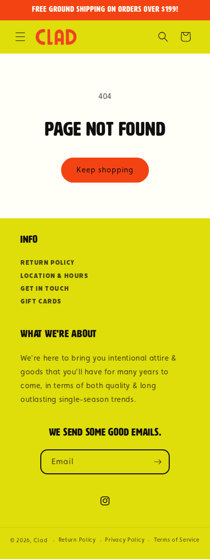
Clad (40, 540)
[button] (20, 37)
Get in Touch (44, 288)
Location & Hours (54, 275)
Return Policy (47, 262)
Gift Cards (41, 301)
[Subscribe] (157, 461)
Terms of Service (177, 540)
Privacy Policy (124, 540)
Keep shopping (105, 169)
